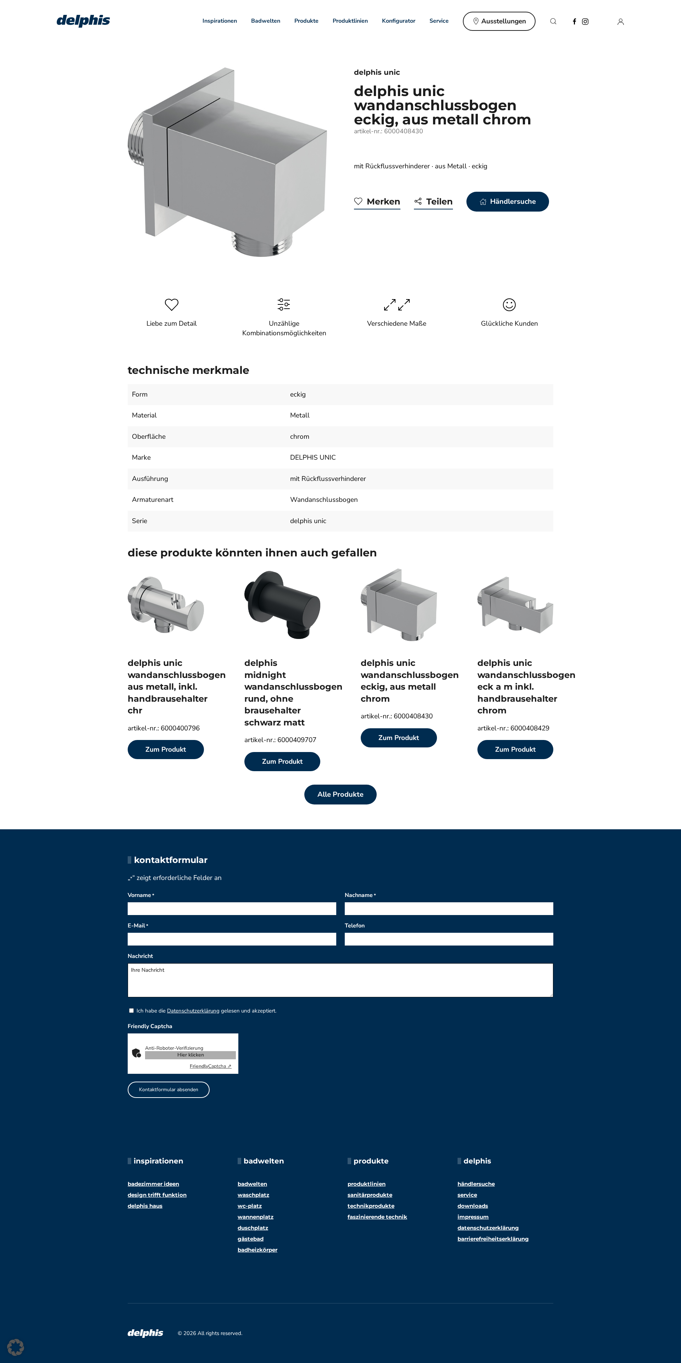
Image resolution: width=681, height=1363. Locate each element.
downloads (473, 1205)
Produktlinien (350, 21)
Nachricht (140, 956)
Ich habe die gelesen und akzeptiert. (206, 1010)
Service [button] (439, 21)
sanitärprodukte (370, 1194)
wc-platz (250, 1205)
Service (467, 1194)
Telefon (355, 926)
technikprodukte (371, 1205)
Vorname (141, 895)
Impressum (473, 1216)
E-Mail (138, 926)
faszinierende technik (377, 1216)
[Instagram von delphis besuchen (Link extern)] (585, 21)
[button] (553, 21)
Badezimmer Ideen (153, 1183)
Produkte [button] (306, 21)
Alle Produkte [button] (340, 794)
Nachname (360, 895)
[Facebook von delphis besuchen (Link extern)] (574, 21)
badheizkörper (257, 1249)
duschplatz (253, 1227)
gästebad (251, 1238)
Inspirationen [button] (220, 21)
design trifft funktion (157, 1194)
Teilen (439, 201)
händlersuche (476, 1183)
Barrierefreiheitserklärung (493, 1238)
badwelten (252, 1183)
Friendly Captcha (150, 1026)
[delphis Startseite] (145, 1332)
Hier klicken (190, 1054)
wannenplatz (255, 1216)
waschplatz (253, 1194)
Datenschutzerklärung (193, 1010)
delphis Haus (145, 1205)
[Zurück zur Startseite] (83, 21)
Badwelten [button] (265, 21)
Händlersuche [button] (513, 201)
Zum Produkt (165, 749)
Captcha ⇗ (211, 1066)
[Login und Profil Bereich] (620, 21)
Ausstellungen (503, 21)
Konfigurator (398, 21)
